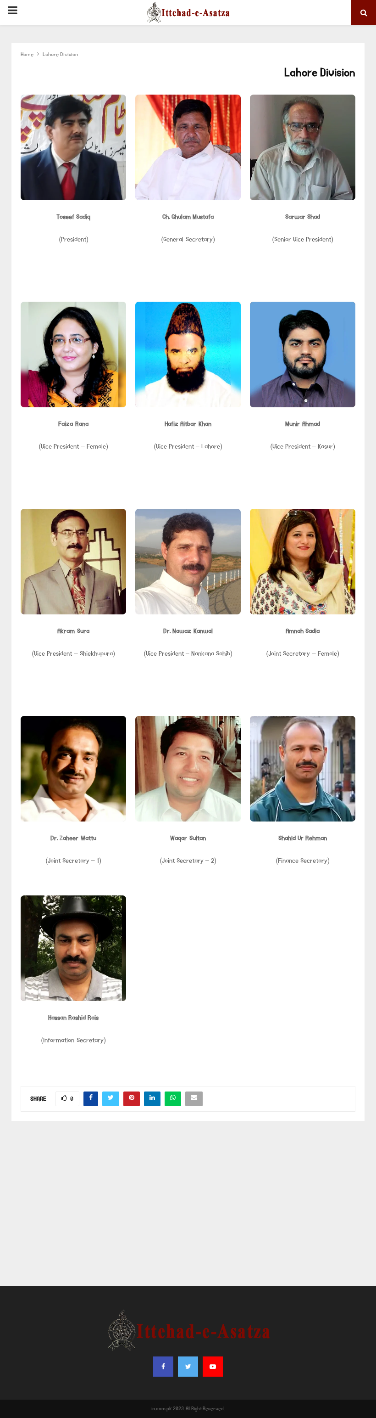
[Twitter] (188, 1366)
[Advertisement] (188, 1203)
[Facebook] (163, 1366)
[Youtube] (213, 1366)
